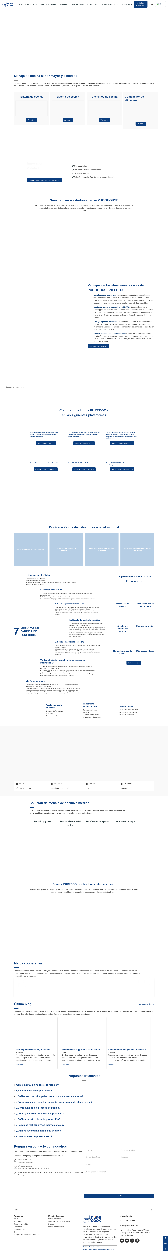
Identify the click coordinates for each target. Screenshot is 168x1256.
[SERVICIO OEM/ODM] (123, 498)
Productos (29, 4)
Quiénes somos (77, 4)
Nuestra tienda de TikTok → (84, 469)
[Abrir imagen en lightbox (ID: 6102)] (133, 941)
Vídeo (89, 4)
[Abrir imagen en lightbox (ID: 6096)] (63, 910)
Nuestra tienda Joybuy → (84, 443)
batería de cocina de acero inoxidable (79, 83)
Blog (97, 4)
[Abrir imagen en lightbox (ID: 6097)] (98, 910)
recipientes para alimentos (107, 83)
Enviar (119, 1196)
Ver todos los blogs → (146, 1004)
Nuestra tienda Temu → (45, 443)
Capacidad (63, 4)
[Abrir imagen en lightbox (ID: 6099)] (28, 941)
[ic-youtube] (127, 1241)
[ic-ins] (132, 1241)
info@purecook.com (129, 1225)
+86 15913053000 (127, 1221)
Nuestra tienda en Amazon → (122, 469)
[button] (84, 1085)
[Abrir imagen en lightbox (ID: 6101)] (98, 941)
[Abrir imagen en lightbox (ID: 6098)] (133, 910)
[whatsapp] (165, 1238)
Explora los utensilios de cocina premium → (45, 180)
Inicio (20, 4)
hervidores (144, 83)
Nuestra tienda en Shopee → (122, 443)
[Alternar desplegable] (36, 4)
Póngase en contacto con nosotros (117, 4)
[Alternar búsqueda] (152, 4)
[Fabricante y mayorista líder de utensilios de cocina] (7, 4)
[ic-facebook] (122, 1241)
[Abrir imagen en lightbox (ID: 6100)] (63, 941)
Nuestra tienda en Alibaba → (45, 469)
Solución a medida (48, 4)
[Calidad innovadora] (137, 171)
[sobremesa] (165, 1248)
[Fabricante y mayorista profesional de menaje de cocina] (92, 1219)
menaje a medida (50, 810)
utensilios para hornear (129, 83)
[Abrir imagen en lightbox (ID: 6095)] (28, 910)
